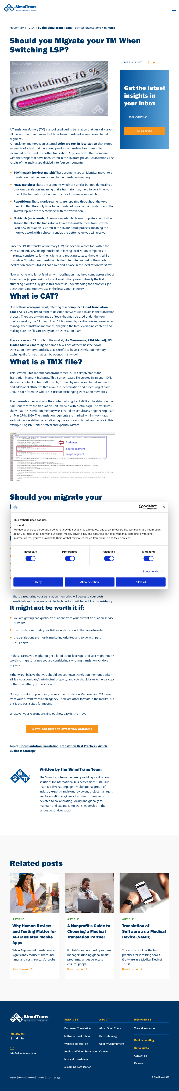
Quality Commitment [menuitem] (111, 1043)
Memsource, (78, 340)
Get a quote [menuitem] (141, 1048)
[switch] (70, 558)
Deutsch (22, 1077)
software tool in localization (77, 144)
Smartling (37, 345)
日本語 (57, 1077)
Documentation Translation (39, 746)
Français (40, 1077)
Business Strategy (22, 751)
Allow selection (89, 581)
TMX (30, 373)
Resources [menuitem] (143, 1019)
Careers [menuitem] (103, 1051)
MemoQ (100, 340)
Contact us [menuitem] (140, 1055)
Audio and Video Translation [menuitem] (81, 1051)
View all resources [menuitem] (144, 1028)
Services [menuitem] (71, 1019)
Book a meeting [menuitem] (144, 1040)
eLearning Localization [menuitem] (77, 1067)
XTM (91, 340)
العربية (49, 1077)
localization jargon (23, 279)
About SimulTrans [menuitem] (110, 1028)
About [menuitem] (104, 1019)
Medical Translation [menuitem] (76, 1059)
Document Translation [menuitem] (77, 1028)
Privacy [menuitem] (138, 1063)
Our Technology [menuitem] (108, 1036)
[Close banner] (164, 507)
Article (103, 746)
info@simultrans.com (23, 1053)
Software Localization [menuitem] (77, 1036)
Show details (151, 571)
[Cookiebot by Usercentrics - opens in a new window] (141, 507)
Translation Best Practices (78, 746)
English (13, 1077)
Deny (38, 581)
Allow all (140, 581)
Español (31, 1077)
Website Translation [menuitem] (76, 1043)
